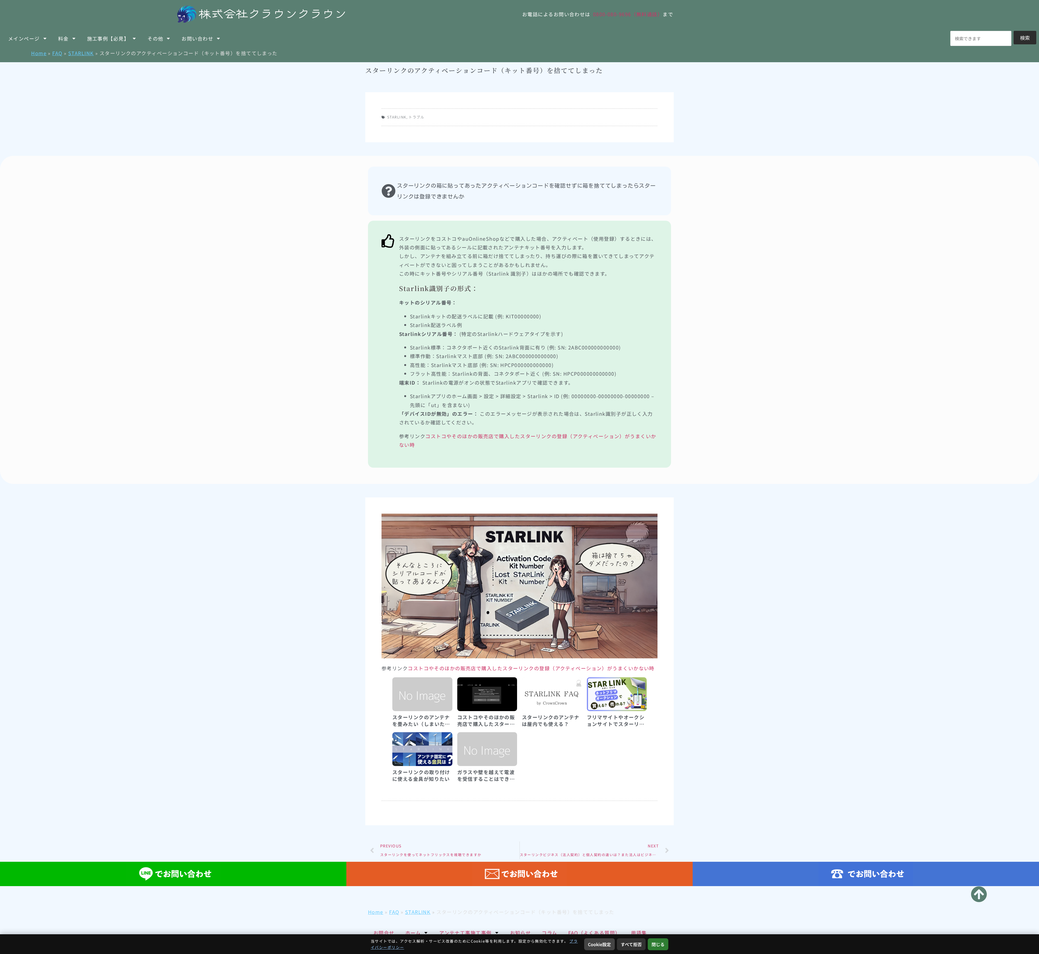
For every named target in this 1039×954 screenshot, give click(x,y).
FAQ (57, 53)
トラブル (416, 117)
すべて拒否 (631, 944)
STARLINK (81, 53)
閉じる (658, 944)
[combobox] (980, 38)
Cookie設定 (599, 944)
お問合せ (383, 932)
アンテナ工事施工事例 (465, 932)
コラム (549, 932)
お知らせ (520, 932)
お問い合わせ (197, 38)
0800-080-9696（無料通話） (628, 14)
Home (39, 53)
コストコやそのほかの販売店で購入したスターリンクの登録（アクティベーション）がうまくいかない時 (531, 668)
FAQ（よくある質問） (594, 932)
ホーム (413, 932)
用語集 (639, 932)
